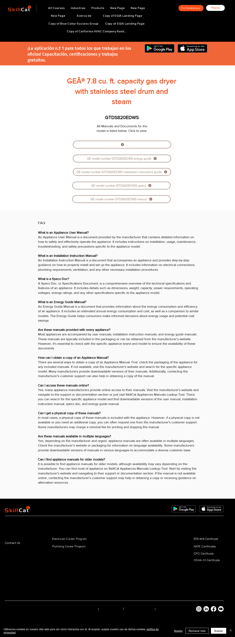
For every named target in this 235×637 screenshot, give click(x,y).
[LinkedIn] (206, 609)
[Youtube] (221, 609)
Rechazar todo (197, 631)
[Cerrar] (230, 630)
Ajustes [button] (178, 631)
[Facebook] (213, 609)
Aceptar (218, 631)
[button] (78, 8)
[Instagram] (199, 609)
